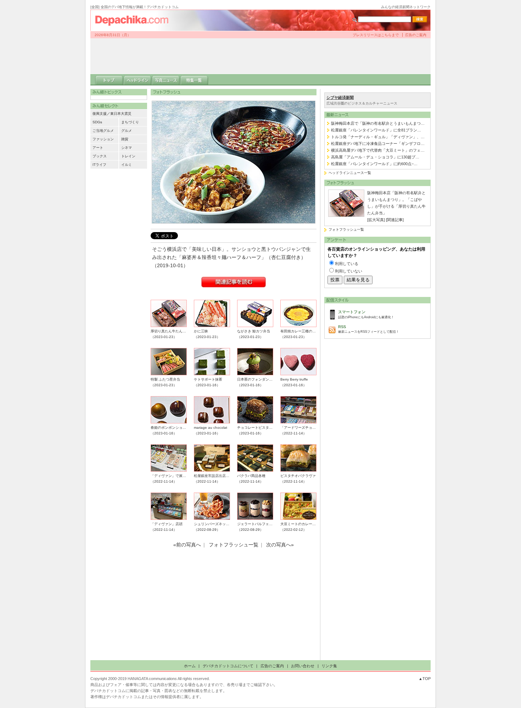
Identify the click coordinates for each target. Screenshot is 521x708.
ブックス (100, 156)
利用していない (348, 271)
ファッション (103, 139)
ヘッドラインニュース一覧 (350, 173)
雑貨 (124, 139)
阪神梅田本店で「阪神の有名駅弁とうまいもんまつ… (378, 123)
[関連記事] (395, 220)
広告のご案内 (415, 35)
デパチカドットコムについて (228, 666)
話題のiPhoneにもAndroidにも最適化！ (366, 314)
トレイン (128, 156)
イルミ (126, 165)
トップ (109, 79)
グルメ (126, 131)
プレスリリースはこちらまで (376, 35)
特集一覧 (194, 79)
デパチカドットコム (134, 20)
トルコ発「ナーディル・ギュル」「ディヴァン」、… (378, 137)
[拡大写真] (376, 220)
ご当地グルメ (103, 131)
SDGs (97, 122)
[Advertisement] (260, 56)
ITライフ (99, 165)
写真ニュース (166, 79)
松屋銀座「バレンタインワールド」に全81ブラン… (376, 130)
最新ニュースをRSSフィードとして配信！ (368, 329)
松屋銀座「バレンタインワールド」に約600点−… (374, 164)
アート (98, 148)
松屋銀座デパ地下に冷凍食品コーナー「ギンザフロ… (378, 143)
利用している (346, 264)
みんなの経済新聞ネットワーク (406, 7)
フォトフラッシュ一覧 (346, 229)
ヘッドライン (137, 79)
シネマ (126, 148)
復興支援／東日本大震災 (112, 114)
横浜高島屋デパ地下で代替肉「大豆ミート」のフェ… (378, 150)
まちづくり (130, 122)
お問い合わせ (302, 666)
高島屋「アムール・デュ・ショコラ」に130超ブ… (375, 157)
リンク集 (329, 666)
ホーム (190, 666)
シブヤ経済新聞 (340, 97)
